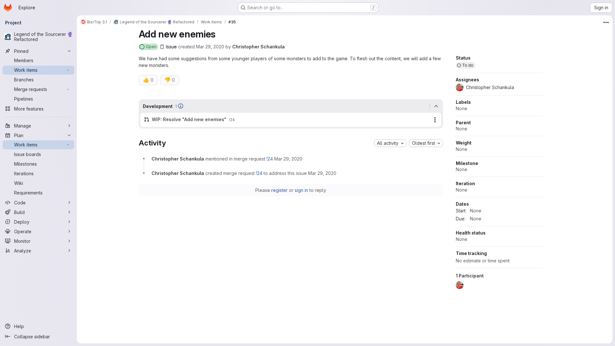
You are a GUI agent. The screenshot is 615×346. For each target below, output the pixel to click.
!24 (269, 158)
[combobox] (390, 143)
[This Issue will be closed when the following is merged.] (180, 106)
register (279, 190)
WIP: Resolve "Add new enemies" (189, 119)
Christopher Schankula (258, 46)
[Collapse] (436, 106)
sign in (301, 190)
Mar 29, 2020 (210, 46)
